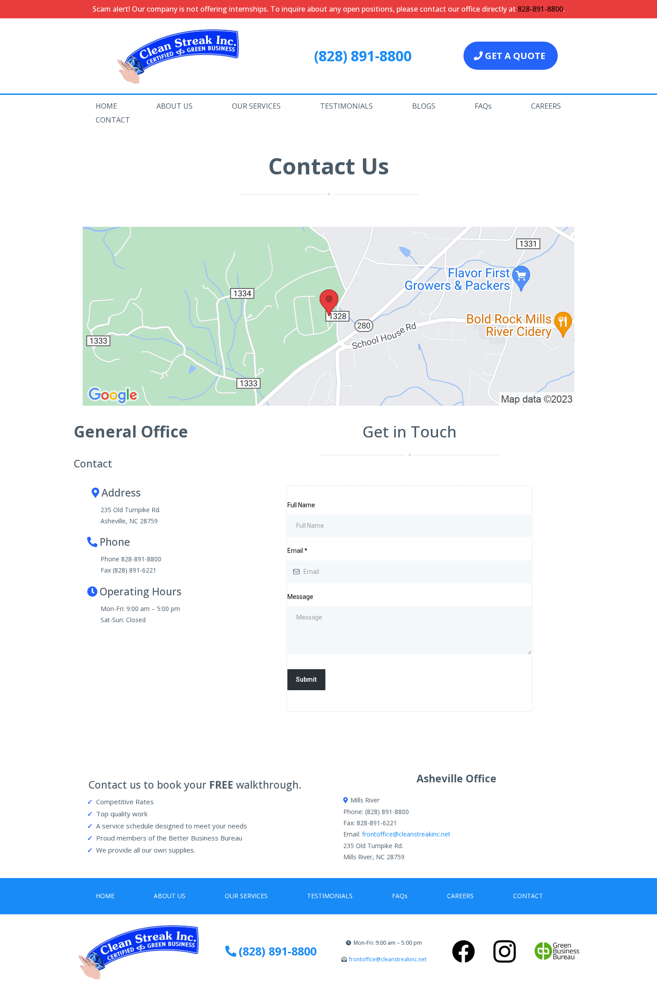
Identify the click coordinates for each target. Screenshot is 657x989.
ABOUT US (174, 106)
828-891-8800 (540, 9)
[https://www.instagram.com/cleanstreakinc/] (504, 951)
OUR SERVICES (256, 106)
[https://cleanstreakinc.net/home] (181, 55)
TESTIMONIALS (346, 106)
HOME (106, 106)
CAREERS (546, 106)
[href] (328, 316)
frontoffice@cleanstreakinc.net (406, 834)
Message (300, 596)
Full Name (301, 505)
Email (297, 550)
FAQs (483, 106)
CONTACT (113, 120)
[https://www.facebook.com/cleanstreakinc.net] (464, 951)
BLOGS (423, 106)
